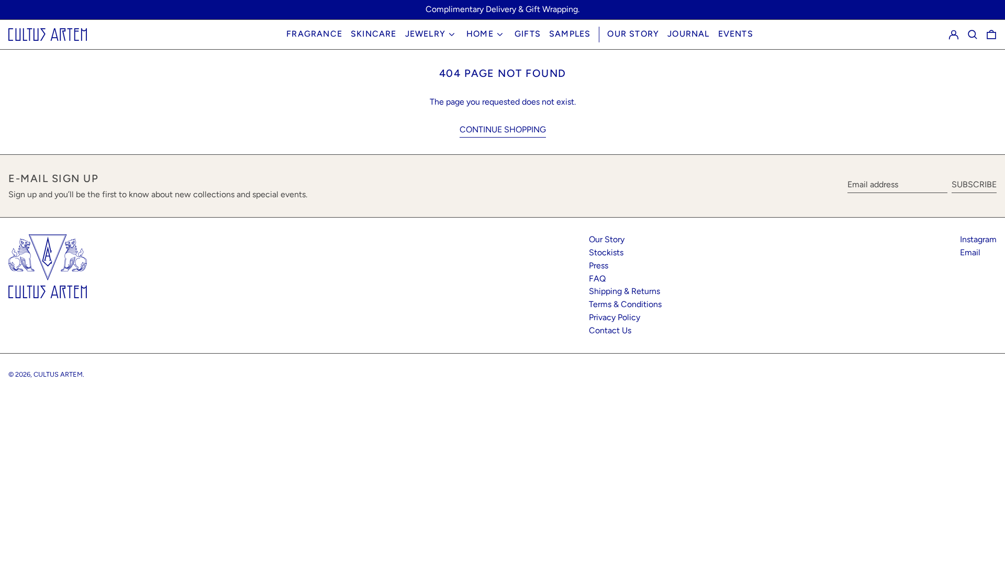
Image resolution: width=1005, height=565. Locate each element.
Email (970, 252)
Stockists (606, 252)
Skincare (374, 34)
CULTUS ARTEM (58, 374)
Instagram (978, 239)
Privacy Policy (614, 317)
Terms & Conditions (625, 304)
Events (735, 34)
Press (598, 265)
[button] (972, 34)
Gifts (528, 34)
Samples (569, 34)
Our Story (633, 34)
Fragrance (314, 34)
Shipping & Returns (624, 291)
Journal (688, 34)
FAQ (597, 279)
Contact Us (610, 330)
